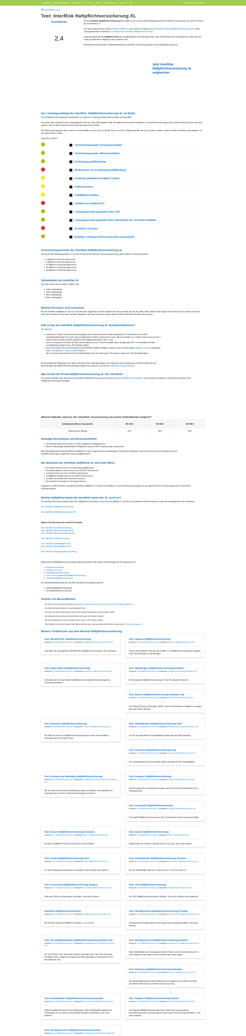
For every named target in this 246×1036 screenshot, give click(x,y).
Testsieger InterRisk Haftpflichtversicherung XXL (174, 29)
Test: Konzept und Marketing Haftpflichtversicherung (73, 776)
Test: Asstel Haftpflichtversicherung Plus (66, 858)
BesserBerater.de (108, 604)
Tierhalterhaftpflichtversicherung (59, 578)
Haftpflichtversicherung (92, 642)
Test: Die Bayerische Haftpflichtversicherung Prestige (158, 911)
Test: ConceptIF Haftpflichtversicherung (151, 805)
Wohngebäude (57, 350)
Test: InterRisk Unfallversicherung (55, 538)
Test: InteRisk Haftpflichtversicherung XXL (58, 512)
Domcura (87, 727)
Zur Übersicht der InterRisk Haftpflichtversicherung (131, 31)
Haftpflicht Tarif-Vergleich (132, 378)
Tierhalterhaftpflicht (78, 350)
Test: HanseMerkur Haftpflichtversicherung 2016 (155, 723)
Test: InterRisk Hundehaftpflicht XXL (56, 543)
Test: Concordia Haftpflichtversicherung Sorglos (71, 884)
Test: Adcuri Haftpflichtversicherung (149, 832)
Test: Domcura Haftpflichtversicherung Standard (155, 969)
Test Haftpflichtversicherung (62, 642)
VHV (190, 888)
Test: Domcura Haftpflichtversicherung (65, 723)
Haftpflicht (139, 348)
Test (111, 642)
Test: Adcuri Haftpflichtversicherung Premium (69, 832)
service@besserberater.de (194, 3)
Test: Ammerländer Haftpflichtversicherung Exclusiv (157, 858)
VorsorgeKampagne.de (124, 604)
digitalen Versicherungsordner (88, 604)
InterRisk (103, 914)
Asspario (171, 779)
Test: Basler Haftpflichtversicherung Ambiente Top (156, 694)
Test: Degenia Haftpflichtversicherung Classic (154, 998)
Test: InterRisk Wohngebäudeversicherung (58, 551)
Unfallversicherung (54, 570)
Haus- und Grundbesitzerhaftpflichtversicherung (66, 575)
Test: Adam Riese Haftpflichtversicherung (67, 668)
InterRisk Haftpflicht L (120, 29)
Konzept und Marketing (108, 779)
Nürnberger (189, 671)
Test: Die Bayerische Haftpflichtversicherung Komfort (158, 940)
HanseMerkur (189, 727)
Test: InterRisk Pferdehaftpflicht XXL (56, 546)
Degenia (171, 642)
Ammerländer (172, 861)
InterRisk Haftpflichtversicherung (62, 911)
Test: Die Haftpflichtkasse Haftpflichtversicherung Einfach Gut (78, 940)
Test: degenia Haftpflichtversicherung (149, 639)
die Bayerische (173, 914)
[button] (137, 145)
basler (170, 698)
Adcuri (86, 835)
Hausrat (147, 348)
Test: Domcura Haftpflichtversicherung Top (152, 750)
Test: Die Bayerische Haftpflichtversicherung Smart (72, 1030)
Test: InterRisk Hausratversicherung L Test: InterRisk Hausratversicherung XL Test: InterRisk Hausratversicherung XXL (58, 530)
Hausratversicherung (55, 567)
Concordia (87, 888)
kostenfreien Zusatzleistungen (122, 366)
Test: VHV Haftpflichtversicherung (147, 884)
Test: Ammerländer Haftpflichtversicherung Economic (73, 998)
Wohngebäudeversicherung (57, 573)
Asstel (86, 861)
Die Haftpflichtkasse (91, 943)
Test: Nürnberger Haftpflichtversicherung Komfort (156, 668)
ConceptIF (171, 808)
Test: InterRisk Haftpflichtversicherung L (57, 507)
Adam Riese (88, 671)
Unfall (66, 350)
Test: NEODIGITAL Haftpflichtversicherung (67, 639)
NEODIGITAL (105, 642)
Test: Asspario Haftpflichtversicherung (150, 776)
